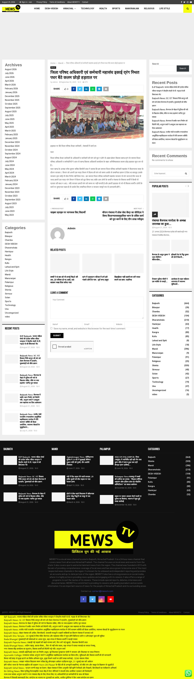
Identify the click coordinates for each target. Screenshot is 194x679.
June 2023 (9, 211)
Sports (116, 8)
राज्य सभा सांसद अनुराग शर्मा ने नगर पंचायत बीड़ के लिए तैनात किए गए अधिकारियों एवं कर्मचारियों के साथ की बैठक (46, 674)
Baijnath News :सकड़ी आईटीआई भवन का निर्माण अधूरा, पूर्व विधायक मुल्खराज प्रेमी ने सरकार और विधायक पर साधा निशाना (51, 651)
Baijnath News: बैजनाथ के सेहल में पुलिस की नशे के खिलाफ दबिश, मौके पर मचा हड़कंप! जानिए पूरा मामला (170, 113)
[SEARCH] (186, 173)
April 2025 (9, 127)
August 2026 (11, 69)
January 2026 (11, 92)
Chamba (9, 240)
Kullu (7, 263)
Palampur (9, 282)
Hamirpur (9, 251)
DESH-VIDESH (51, 8)
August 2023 (11, 203)
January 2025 (11, 138)
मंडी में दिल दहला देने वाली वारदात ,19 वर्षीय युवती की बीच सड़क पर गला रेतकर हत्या (80, 479)
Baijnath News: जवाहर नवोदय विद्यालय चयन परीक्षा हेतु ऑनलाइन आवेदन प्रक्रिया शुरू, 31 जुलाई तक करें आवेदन (48, 661)
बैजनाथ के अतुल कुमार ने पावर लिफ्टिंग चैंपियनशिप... (161, 257)
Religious (149, 8)
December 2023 (12, 188)
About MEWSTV (73, 2)
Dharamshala (11, 248)
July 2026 (9, 73)
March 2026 (10, 85)
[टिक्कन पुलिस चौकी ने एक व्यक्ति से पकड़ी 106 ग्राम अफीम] (161, 270)
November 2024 (12, 146)
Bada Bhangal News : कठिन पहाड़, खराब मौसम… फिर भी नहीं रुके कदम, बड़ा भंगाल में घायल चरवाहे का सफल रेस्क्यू (49, 645)
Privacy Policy (41, 2)
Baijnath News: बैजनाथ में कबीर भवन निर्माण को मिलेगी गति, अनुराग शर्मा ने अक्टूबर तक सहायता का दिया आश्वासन (169, 124)
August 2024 (11, 157)
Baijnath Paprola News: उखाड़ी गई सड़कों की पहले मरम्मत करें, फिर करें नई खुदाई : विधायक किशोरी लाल (46, 642)
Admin (55, 82)
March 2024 (10, 176)
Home (37, 8)
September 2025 (12, 108)
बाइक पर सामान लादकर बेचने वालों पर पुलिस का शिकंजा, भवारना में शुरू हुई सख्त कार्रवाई (128, 498)
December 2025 (12, 96)
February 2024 (11, 180)
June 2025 (9, 119)
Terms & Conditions (57, 2)
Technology (87, 8)
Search (155, 64)
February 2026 (11, 88)
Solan (7, 297)
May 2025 (9, 123)
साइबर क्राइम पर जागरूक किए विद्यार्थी (67, 212)
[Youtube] (111, 599)
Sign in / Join (26, 2)
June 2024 (9, 165)
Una (7, 309)
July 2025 (9, 115)
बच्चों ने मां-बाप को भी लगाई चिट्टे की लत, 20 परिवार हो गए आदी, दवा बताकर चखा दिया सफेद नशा (64, 280)
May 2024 (9, 169)
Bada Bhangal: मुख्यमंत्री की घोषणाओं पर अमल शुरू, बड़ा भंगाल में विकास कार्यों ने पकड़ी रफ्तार (41, 639)
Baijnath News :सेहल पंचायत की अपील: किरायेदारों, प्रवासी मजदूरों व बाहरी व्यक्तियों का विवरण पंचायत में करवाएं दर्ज (48, 632)
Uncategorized (11, 313)
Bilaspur (8, 236)
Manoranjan (132, 8)
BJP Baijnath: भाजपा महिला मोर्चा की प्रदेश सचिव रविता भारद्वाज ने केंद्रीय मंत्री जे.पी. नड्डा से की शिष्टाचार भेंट (170, 91)
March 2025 (10, 131)
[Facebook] (83, 599)
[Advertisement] (97, 34)
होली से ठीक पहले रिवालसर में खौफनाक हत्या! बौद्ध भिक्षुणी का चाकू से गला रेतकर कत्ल (80, 496)
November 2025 (12, 100)
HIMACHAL (68, 8)
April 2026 (9, 81)
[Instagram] (101, 599)
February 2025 (11, 134)
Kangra (8, 259)
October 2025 (11, 104)
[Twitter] (92, 599)
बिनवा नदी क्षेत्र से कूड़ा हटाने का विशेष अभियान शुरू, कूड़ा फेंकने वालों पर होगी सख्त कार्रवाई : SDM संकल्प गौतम (46, 658)
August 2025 (11, 111)
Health (103, 8)
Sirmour (8, 294)
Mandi (53, 67)
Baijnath (8, 232)
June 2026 (9, 77)
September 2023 (12, 199)
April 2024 (9, 173)
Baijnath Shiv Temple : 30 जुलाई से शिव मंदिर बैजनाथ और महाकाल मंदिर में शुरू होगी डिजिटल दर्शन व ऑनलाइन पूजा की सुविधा (54, 635)
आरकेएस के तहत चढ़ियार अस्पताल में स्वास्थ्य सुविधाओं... (180, 281)
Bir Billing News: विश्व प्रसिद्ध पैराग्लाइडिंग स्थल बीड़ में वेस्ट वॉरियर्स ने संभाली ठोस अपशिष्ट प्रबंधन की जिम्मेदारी (48, 671)
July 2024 (9, 161)
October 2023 (11, 196)
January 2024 (11, 184)
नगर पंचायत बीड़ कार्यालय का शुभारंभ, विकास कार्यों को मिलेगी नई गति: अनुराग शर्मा (34, 648)
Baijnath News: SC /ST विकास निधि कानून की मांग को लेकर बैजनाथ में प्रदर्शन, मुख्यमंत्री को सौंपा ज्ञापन (170, 102)
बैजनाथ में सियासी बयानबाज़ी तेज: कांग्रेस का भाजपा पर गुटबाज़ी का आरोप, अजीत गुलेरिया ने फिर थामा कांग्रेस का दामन (49, 677)
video (7, 317)
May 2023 (9, 215)
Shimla (8, 290)
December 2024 (12, 142)
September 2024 (12, 154)
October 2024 (11, 150)
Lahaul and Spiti (12, 267)
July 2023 (9, 207)
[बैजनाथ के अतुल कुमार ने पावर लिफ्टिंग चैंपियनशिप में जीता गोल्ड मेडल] (161, 246)
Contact (85, 2)
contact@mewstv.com (102, 591)
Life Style (164, 8)
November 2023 (12, 192)
